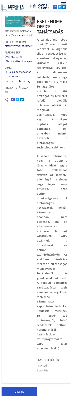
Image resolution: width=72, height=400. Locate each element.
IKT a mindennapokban (18, 72)
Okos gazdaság (13, 56)
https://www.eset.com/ (17, 35)
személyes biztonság (18, 81)
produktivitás (13, 76)
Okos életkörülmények (19, 61)
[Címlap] (41, 6)
